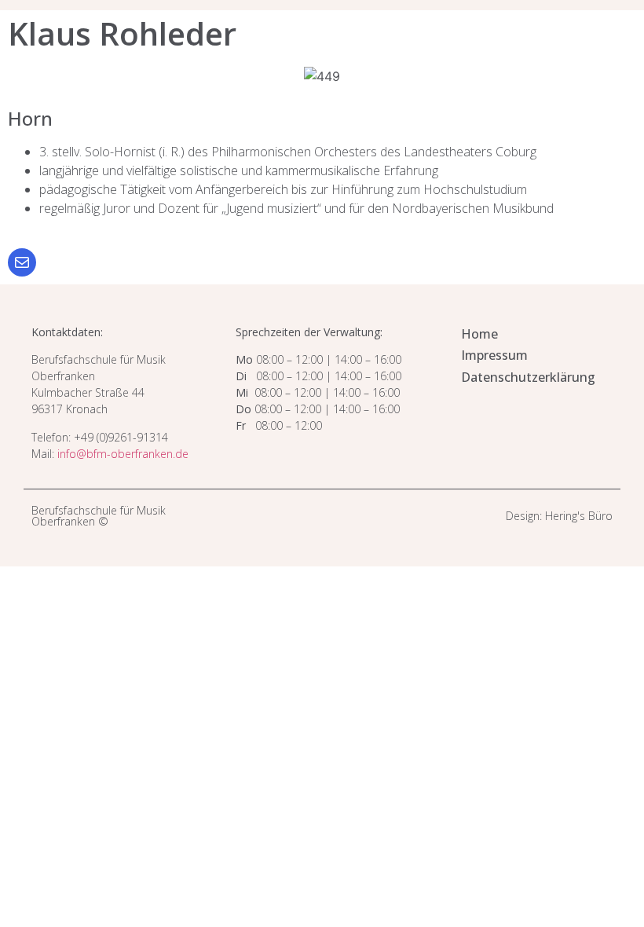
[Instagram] (313, 516)
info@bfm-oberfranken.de (122, 453)
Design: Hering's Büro (559, 515)
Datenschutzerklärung (528, 377)
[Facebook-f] (331, 516)
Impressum (494, 355)
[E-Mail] (22, 262)
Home (479, 334)
